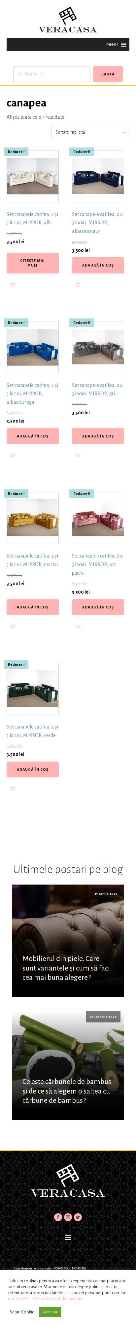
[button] (112, 44)
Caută (108, 74)
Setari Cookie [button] (22, 1311)
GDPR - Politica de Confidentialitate (49, 1298)
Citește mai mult (32, 263)
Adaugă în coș (98, 265)
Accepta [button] (50, 1312)
